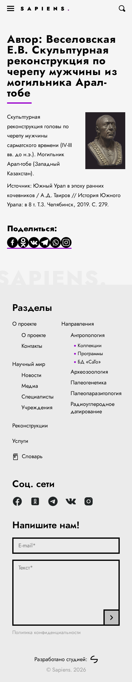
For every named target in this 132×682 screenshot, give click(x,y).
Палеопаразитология (96, 393)
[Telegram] (44, 243)
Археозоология (89, 372)
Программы (90, 353)
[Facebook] (12, 243)
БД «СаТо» (89, 361)
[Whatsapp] (55, 243)
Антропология (88, 335)
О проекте (24, 324)
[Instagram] (66, 243)
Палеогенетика (89, 383)
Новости (31, 375)
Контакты (31, 346)
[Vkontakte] (34, 243)
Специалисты (37, 397)
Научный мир (28, 364)
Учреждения (36, 407)
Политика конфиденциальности (46, 632)
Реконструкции (30, 426)
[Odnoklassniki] (23, 243)
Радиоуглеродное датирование (93, 407)
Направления (77, 324)
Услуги (20, 441)
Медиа (29, 386)
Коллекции (90, 345)
